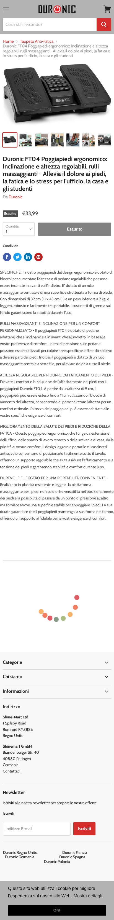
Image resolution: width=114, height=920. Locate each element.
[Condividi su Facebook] (7, 257)
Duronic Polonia (57, 861)
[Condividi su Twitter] (17, 257)
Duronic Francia (86, 852)
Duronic (15, 196)
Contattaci (11, 771)
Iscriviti (84, 828)
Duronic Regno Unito (32, 852)
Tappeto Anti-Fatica (36, 41)
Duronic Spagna (84, 856)
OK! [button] (57, 910)
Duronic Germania (31, 856)
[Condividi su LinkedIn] (28, 257)
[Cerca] (104, 24)
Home (8, 41)
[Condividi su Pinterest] (38, 257)
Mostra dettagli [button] (88, 896)
